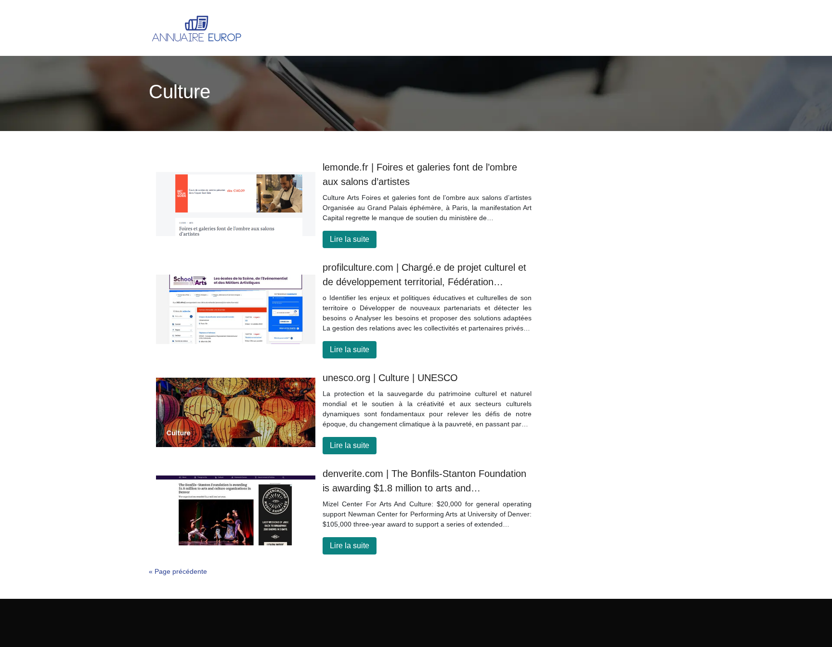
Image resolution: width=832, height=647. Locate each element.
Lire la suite (349, 239)
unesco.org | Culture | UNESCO (390, 377)
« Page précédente (178, 571)
